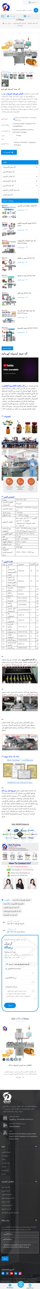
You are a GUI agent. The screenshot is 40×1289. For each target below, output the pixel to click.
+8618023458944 (14, 1126)
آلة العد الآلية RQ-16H (24, 293)
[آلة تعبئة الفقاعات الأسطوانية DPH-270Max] (9, 246)
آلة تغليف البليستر (9, 176)
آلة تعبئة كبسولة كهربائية (21, 964)
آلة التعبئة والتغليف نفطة (8, 1198)
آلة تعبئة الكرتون (8, 186)
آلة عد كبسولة (5, 1202)
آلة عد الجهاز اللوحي (7, 1205)
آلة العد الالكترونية (28, 660)
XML (32, 1281)
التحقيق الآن (6, 152)
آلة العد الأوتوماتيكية (19, 23)
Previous (2, 1052)
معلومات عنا (5, 1156)
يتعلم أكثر (18, 1077)
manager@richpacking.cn (25, 1119)
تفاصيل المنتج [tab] (7, 348)
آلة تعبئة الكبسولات (9, 167)
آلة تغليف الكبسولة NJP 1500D (27, 328)
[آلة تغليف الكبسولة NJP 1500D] (9, 334)
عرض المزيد (21, 210)
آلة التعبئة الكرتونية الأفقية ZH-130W (27, 224)
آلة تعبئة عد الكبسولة (10, 915)
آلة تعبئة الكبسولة (6, 1209)
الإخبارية (4, 1166)
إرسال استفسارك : (11, 987)
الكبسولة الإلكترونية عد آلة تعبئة (13, 904)
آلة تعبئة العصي (8, 195)
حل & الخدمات (5, 1163)
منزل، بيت (12, 16)
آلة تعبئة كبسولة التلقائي (11, 907)
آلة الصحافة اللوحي (7, 1194)
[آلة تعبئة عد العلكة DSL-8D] (9, 264)
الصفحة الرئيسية (6, 1152)
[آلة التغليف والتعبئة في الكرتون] (9, 211)
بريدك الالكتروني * (11, 978)
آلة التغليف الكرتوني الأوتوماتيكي (10, 1212)
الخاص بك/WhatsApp (13, 969)
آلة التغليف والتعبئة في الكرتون (27, 206)
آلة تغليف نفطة (5, 1187)
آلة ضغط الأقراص (8, 172)
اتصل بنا (4, 1174)
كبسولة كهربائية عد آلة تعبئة (21, 900)
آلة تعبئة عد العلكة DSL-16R (26, 276)
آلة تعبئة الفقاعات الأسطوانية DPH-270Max (26, 242)
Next (38, 1052)
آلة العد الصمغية (6, 1191)
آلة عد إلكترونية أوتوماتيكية (12, 911)
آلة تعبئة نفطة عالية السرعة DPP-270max (26, 312)
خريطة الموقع (25, 1281)
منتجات (4, 1159)
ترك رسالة (20, 1284)
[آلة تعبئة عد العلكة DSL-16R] (9, 281)
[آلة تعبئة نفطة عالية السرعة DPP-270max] (9, 316)
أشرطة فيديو (5, 1170)
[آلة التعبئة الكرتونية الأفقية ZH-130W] (9, 229)
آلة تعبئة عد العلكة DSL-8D (26, 258)
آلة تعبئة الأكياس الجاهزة (11, 190)
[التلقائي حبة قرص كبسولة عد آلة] (20, 1043)
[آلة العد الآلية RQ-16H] (9, 299)
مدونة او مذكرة (16, 1281)
